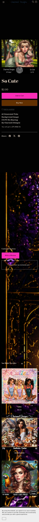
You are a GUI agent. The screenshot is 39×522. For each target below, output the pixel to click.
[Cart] (37, 2)
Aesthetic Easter (20, 453)
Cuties (19, 407)
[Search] (33, 2)
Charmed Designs (19, 2)
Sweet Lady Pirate (19, 499)
